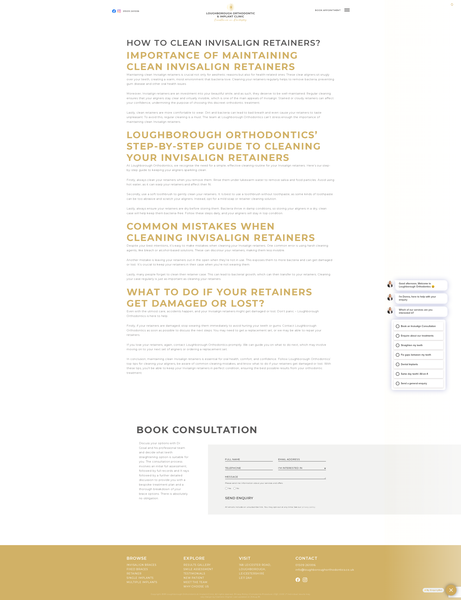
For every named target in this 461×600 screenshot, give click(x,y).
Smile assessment (198, 569)
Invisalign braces (142, 565)
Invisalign (160, 74)
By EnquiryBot (434, 590)
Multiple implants (142, 582)
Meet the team (195, 582)
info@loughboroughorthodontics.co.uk (325, 569)
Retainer (134, 573)
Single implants (140, 577)
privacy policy (308, 507)
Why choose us (196, 586)
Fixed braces (137, 569)
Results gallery (197, 565)
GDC (282, 594)
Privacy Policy (241, 594)
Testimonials (194, 573)
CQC (276, 594)
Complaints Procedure (261, 594)
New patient (193, 577)
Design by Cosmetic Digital (218, 597)
